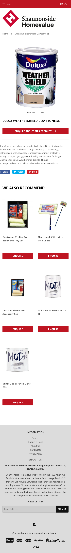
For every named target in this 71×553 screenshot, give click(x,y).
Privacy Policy (35, 453)
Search (35, 437)
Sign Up (62, 509)
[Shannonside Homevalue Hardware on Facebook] (34, 524)
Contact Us (35, 449)
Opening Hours (35, 441)
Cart (66, 4)
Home (5, 33)
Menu (9, 4)
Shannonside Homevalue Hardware (38, 533)
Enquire (18, 255)
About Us (35, 445)
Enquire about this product (33, 131)
